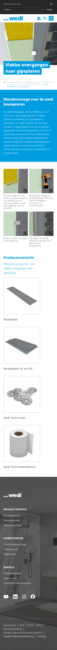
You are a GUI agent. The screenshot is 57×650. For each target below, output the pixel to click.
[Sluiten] (51, 4)
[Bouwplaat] (22, 300)
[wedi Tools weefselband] (22, 447)
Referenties (10, 554)
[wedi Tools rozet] (22, 398)
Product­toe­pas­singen (15, 544)
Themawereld (11, 549)
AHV (21, 625)
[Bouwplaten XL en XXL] (22, 349)
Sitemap (41, 636)
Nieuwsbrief (10, 578)
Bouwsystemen (12, 515)
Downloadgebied (13, 573)
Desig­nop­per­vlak (13, 525)
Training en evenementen (17, 583)
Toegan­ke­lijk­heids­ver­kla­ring (19, 636)
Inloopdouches (12, 520)
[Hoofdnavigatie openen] (51, 18)
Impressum (10, 625)
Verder (49, 9)
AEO (39, 625)
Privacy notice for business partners (23, 632)
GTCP (30, 625)
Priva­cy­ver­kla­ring (13, 628)
